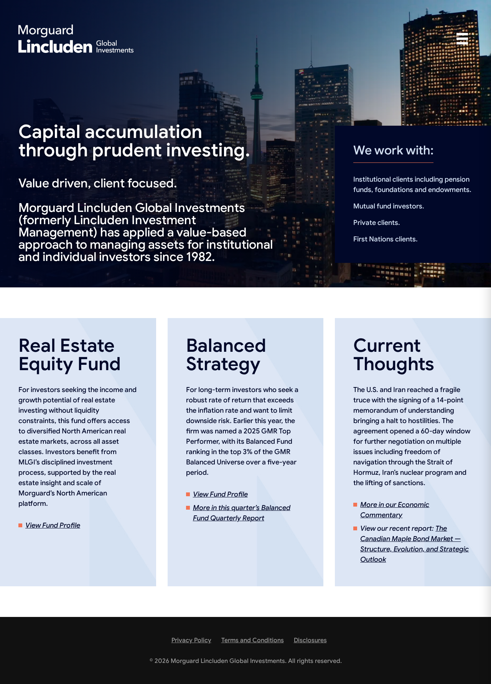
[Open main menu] (462, 38)
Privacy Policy (191, 640)
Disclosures (310, 640)
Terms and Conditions (252, 640)
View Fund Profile (52, 525)
